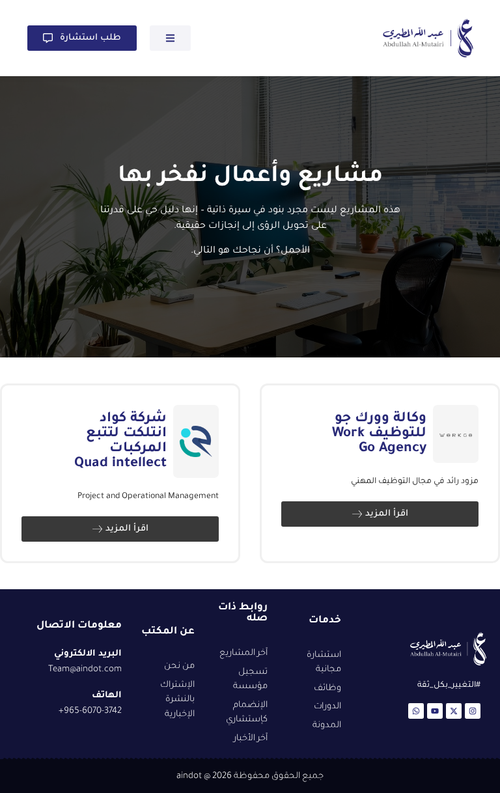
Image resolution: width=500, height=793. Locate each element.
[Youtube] (435, 711)
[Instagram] (472, 711)
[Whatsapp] (416, 711)
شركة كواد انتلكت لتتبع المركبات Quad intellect (120, 441)
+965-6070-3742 (90, 711)
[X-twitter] (454, 711)
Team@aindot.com (85, 670)
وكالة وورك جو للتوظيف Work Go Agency (379, 433)
